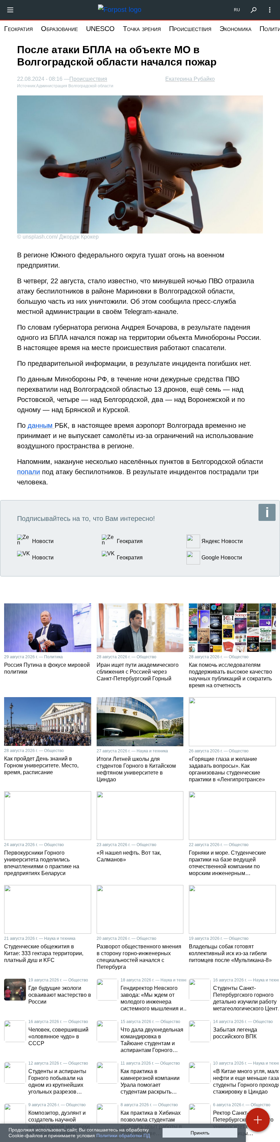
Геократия (18, 28)
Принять (200, 1133)
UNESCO (100, 28)
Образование (59, 28)
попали (28, 472)
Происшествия (190, 28)
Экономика (235, 28)
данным (41, 425)
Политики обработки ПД (123, 1135)
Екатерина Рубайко (190, 79)
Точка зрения (142, 28)
